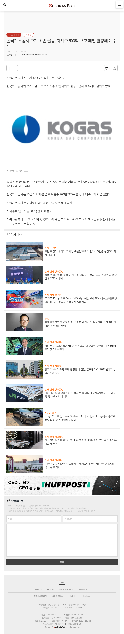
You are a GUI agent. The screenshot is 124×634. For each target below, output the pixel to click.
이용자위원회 (83, 589)
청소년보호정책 (40, 596)
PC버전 (62, 582)
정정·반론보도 (57, 596)
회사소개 (38, 589)
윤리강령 (50, 589)
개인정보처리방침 (66, 589)
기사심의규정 (72, 596)
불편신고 (86, 596)
